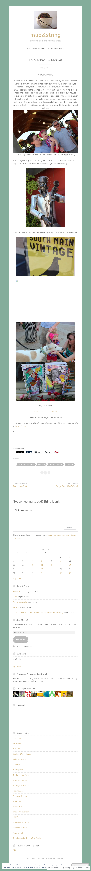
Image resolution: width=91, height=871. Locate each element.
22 (51, 569)
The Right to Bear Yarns (22, 786)
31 (70, 573)
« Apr (15, 579)
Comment (70, 527)
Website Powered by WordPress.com (45, 858)
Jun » (20, 579)
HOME (15, 817)
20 (33, 569)
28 (42, 573)
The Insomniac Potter (21, 775)
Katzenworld (18, 833)
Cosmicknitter (18, 738)
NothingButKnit (18, 791)
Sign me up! (20, 640)
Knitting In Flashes (20, 780)
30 (61, 573)
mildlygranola (18, 770)
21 (42, 569)
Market (41, 464)
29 (51, 573)
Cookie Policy (46, 867)
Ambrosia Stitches (20, 796)
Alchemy (16, 765)
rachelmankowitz (19, 759)
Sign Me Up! (22, 620)
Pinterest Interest (37, 48)
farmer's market (26, 464)
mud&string (45, 35)
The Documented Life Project (45, 411)
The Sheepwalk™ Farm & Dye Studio (27, 838)
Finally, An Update (20, 602)
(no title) (16, 607)
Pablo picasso (56, 464)
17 (70, 565)
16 (60, 565)
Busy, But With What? (67, 485)
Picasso (70, 464)
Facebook (20, 705)
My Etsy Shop (57, 48)
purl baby (16, 749)
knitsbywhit (17, 743)
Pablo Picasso (21, 426)
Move (15, 597)
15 (51, 565)
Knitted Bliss (17, 801)
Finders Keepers (19, 592)
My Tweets (17, 667)
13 (32, 565)
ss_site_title (17, 807)
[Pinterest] (15, 850)
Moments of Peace (20, 828)
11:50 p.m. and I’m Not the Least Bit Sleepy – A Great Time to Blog (38, 612)
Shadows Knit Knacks (21, 822)
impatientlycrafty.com (21, 812)
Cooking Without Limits (22, 754)
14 (42, 565)
